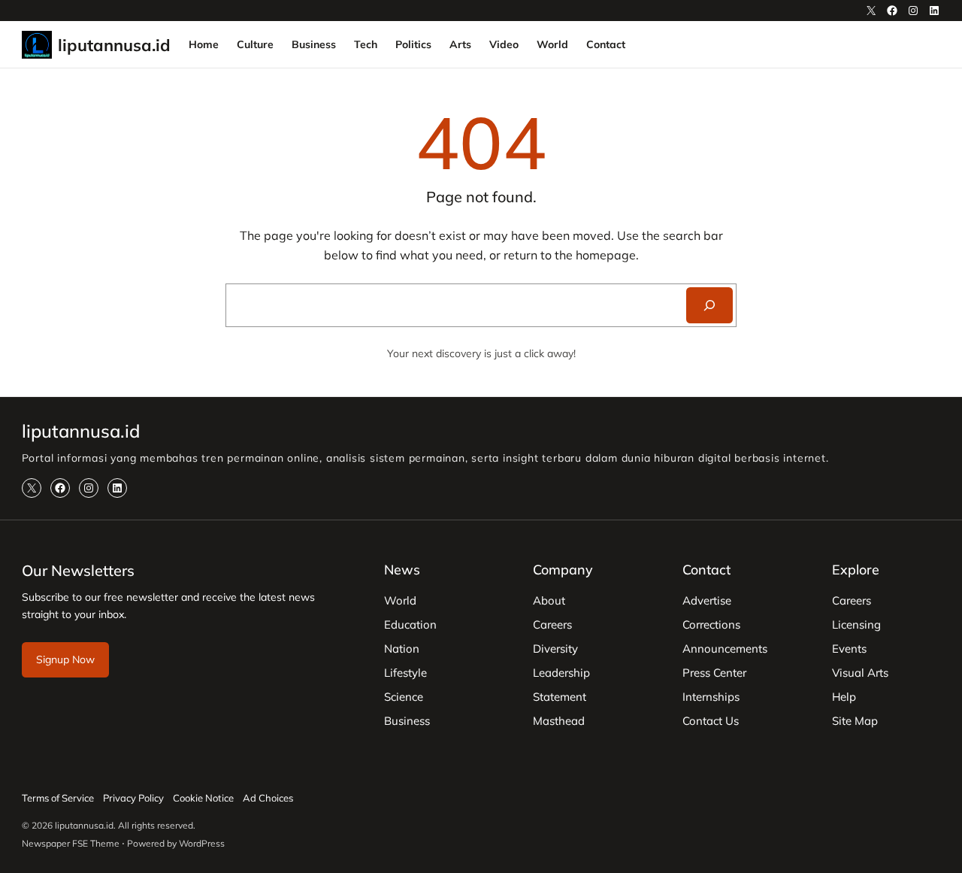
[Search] (709, 305)
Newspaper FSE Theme (70, 843)
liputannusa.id (114, 45)
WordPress (202, 843)
